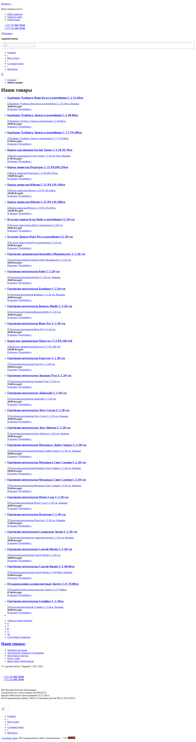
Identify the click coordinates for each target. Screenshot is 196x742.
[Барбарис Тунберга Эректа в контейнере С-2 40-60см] (36, 121)
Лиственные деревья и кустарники (25, 653)
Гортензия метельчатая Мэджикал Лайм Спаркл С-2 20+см (46, 445)
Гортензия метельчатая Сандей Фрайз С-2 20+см (39, 549)
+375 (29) (14, 25)
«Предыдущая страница (19, 620)
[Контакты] (13, 19)
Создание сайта (9, 738)
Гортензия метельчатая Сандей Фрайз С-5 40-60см (40, 566)
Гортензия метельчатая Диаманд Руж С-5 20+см (39, 375)
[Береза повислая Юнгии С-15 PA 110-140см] (31, 190)
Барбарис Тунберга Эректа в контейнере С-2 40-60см (42, 115)
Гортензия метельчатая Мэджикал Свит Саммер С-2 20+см (46, 462)
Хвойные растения (17, 650)
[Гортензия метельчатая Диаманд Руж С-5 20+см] (33, 381)
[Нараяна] (6, 33)
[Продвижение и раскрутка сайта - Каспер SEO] (68, 738)
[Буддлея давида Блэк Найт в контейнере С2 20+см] (35, 225)
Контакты (12, 69)
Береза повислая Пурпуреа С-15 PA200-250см (37, 167)
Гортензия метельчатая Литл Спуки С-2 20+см (38, 410)
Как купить (13, 58)
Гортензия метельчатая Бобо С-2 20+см (33, 271)
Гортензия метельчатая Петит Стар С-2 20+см (37, 497)
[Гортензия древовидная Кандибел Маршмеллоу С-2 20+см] (39, 260)
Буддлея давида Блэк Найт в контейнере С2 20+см (41, 219)
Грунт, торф (13, 658)
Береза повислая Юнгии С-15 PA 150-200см (36, 202)
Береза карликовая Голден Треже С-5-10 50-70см (39, 149)
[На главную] (14, 14)
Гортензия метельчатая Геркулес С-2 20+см (36, 358)
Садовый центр (15, 63)
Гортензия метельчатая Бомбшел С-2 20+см (36, 288)
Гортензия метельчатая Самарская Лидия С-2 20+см (42, 531)
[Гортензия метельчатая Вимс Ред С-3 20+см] (31, 329)
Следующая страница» (19, 637)
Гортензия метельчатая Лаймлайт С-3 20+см (37, 392)
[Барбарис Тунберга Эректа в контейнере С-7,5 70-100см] (38, 138)
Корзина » (6, 3)
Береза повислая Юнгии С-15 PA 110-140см (36, 184)
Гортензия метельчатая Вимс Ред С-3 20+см (36, 323)
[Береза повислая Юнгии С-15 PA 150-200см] (31, 208)
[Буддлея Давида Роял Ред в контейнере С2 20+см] (34, 242)
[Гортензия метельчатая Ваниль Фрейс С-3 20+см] (34, 312)
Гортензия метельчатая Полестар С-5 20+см (36, 514)
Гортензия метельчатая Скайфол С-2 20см (35, 601)
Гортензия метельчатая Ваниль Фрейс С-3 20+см (39, 306)
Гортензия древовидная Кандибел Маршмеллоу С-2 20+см (46, 254)
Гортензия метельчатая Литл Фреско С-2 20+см (38, 427)
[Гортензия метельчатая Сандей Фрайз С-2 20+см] (34, 555)
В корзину (12, 109)
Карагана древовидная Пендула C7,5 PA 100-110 (39, 340)
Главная (11, 52)
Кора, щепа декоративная (20, 661)
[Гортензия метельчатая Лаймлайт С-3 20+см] (31, 399)
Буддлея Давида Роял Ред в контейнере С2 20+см (40, 236)
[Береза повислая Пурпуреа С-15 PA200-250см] (32, 173)
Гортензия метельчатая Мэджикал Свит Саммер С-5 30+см (46, 479)
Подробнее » (25, 109)
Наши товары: (13, 644)
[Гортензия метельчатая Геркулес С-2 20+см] (31, 364)
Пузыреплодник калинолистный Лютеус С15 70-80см (43, 583)
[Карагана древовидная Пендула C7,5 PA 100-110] (34, 346)
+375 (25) (14, 28)
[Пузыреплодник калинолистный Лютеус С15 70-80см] (37, 589)
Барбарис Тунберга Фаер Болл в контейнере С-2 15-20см (45, 97)
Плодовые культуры (17, 655)
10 (8, 634)
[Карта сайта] (14, 17)
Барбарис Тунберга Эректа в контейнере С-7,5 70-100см (44, 132)
